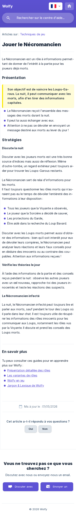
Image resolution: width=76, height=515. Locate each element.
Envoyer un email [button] (60, 488)
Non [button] (45, 428)
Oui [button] (31, 428)
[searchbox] (38, 18)
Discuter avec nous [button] (24, 488)
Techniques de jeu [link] (32, 34)
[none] (7, 6)
